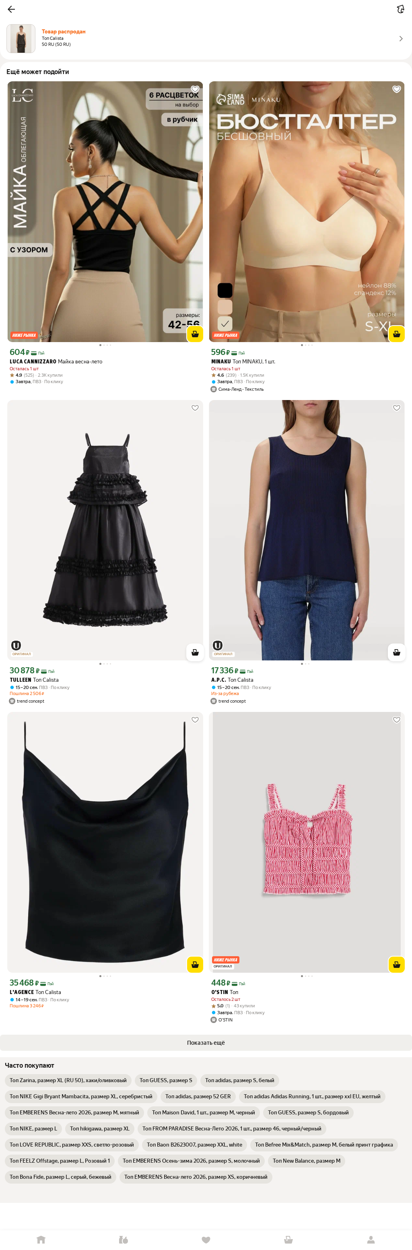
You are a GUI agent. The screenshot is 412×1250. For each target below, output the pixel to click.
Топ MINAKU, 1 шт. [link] (243, 362)
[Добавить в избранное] (195, 89)
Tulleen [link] (20, 680)
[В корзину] (195, 334)
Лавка (123, 1240)
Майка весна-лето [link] (56, 362)
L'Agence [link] (22, 992)
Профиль (371, 1240)
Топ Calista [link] (34, 680)
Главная (41, 1240)
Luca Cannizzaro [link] (33, 362)
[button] (11, 9)
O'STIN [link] (219, 992)
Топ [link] (224, 992)
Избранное (206, 1240)
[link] (68, 1080)
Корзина (288, 1240)
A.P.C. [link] (218, 680)
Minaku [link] (221, 362)
